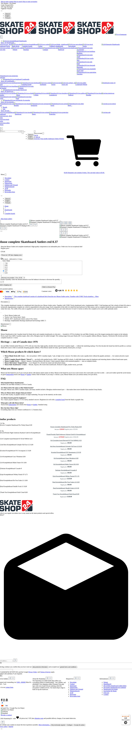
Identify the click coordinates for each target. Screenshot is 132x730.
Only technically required (58, 725)
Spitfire (29, 374)
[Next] (5, 228)
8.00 (6, 265)
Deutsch (7, 14)
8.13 (6, 267)
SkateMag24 (107, 684)
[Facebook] (2, 701)
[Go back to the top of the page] (3, 722)
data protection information (40, 667)
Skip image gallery (6, 219)
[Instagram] (4, 701)
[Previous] (31, 224)
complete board (60, 399)
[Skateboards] (111, 44)
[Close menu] (15, 43)
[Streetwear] (108, 93)
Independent (10, 374)
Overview (37, 139)
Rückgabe (8, 190)
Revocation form (10, 192)
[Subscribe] (15, 660)
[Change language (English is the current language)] (24, 131)
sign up (38, 137)
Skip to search (18, 1)
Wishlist (61, 139)
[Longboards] (108, 83)
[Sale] (106, 112)
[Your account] (34, 131)
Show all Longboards (7, 81)
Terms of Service (45, 672)
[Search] (19, 131)
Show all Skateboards (7, 43)
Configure (69, 725)
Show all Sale (5, 111)
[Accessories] (109, 104)
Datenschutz (8, 183)
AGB (6, 188)
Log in (36, 135)
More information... (44, 725)
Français (7, 18)
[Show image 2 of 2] (1, 231)
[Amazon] (6, 701)
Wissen (105, 682)
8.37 (6, 271)
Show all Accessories (7, 102)
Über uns (106, 693)
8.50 (6, 273)
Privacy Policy (32, 672)
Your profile (44, 139)
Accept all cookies (79, 725)
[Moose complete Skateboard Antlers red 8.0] (74, 225)
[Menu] (21, 131)
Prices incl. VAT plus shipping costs (12, 255)
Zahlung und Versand (11, 185)
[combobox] (9, 131)
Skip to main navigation (30, 1)
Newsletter (8, 178)
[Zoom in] (70, 223)
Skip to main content (7, 1)
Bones (23, 374)
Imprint (11, 726)
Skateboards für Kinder (110, 689)
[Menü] (129, 715)
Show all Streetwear (7, 91)
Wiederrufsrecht (9, 187)
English (7, 16)
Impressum (8, 181)
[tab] (52, 296)
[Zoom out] (61, 223)
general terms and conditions (68, 667)
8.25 (6, 269)
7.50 (6, 263)
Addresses (51, 139)
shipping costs (39, 718)
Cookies (106, 694)
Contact (7, 180)
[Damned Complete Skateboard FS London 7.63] (75, 227)
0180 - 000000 (21, 682)
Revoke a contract (6, 715)
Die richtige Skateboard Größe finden (114, 686)
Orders (57, 139)
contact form (9, 687)
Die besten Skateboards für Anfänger (114, 687)
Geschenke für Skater (110, 691)
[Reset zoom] (66, 223)
